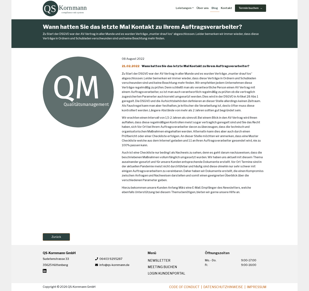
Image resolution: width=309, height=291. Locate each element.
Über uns (203, 8)
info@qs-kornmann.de (114, 265)
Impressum (256, 287)
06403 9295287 (110, 259)
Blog (215, 8)
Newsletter (159, 260)
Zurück (56, 237)
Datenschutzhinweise (223, 287)
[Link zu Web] (45, 271)
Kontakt (226, 8)
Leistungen (184, 8)
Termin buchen (249, 8)
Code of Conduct (184, 287)
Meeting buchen (162, 267)
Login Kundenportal (166, 273)
